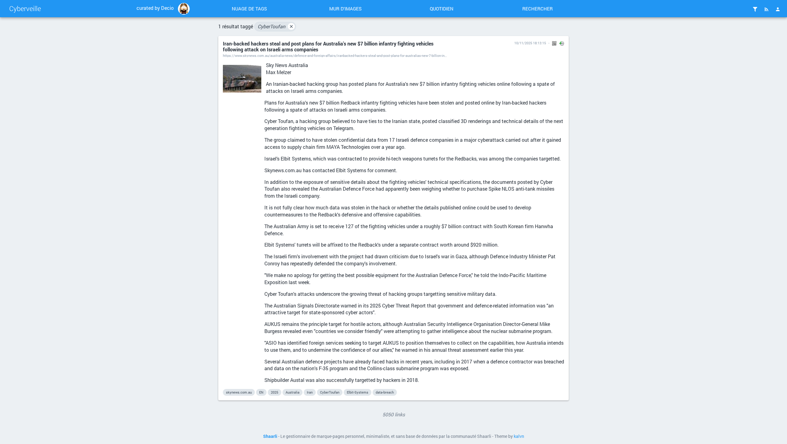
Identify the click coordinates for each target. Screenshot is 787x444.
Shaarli (270, 436)
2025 (274, 392)
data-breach (385, 392)
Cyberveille (25, 8)
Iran (310, 392)
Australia (292, 392)
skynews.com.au (239, 392)
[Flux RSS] (766, 9)
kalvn (519, 436)
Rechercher (537, 9)
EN (261, 392)
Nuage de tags (249, 9)
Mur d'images (345, 9)
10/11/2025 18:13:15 (530, 43)
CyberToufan (275, 26)
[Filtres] (755, 9)
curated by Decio (155, 8)
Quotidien (441, 9)
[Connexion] (777, 9)
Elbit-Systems (357, 392)
